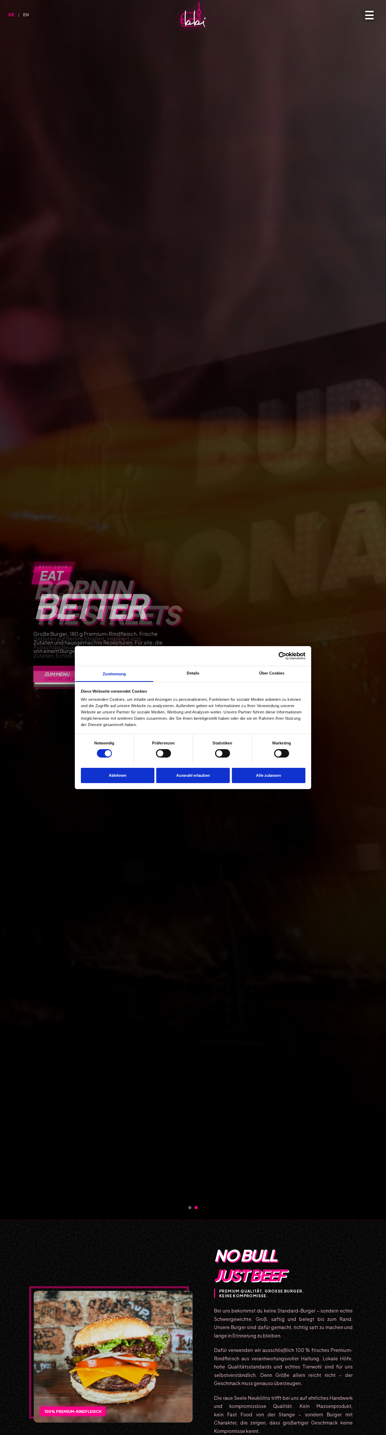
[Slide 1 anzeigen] (189, 1207)
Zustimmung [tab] (114, 673)
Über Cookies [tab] (271, 673)
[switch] (163, 753)
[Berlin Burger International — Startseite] (193, 14)
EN (26, 14)
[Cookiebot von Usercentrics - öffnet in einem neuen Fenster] (282, 656)
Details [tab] (193, 673)
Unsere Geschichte (69, 679)
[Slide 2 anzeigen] (196, 1207)
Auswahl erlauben (193, 775)
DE (11, 14)
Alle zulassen (268, 775)
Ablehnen (118, 775)
